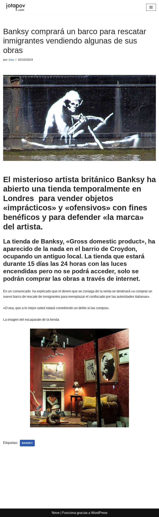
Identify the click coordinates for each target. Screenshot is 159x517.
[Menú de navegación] (151, 7)
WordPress (99, 513)
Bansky (27, 443)
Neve (56, 513)
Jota (11, 59)
